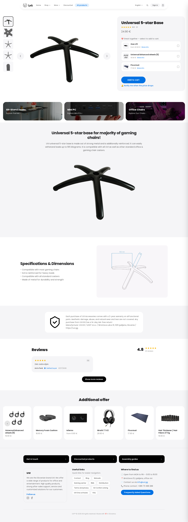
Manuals (97, 478)
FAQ (94, 493)
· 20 (135, 27)
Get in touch (46, 459)
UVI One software (81, 493)
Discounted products (94, 459)
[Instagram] (28, 498)
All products (82, 5)
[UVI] (28, 5)
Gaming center (80, 483)
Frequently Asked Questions (137, 492)
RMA (92, 483)
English (138, 5)
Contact (77, 478)
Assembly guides (142, 459)
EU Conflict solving (100, 488)
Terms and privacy (81, 488)
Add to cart (133, 79)
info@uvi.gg (142, 482)
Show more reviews (94, 379)
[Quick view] (7, 410)
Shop (46, 5)
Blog (87, 478)
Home (38, 5)
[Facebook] (32, 498)
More (56, 5)
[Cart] (163, 5)
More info (145, 47)
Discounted (68, 5)
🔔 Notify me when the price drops (137, 85)
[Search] (147, 5)
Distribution (103, 483)
